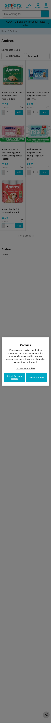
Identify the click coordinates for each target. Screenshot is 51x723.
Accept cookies (36, 377)
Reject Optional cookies (15, 377)
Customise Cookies (25, 368)
